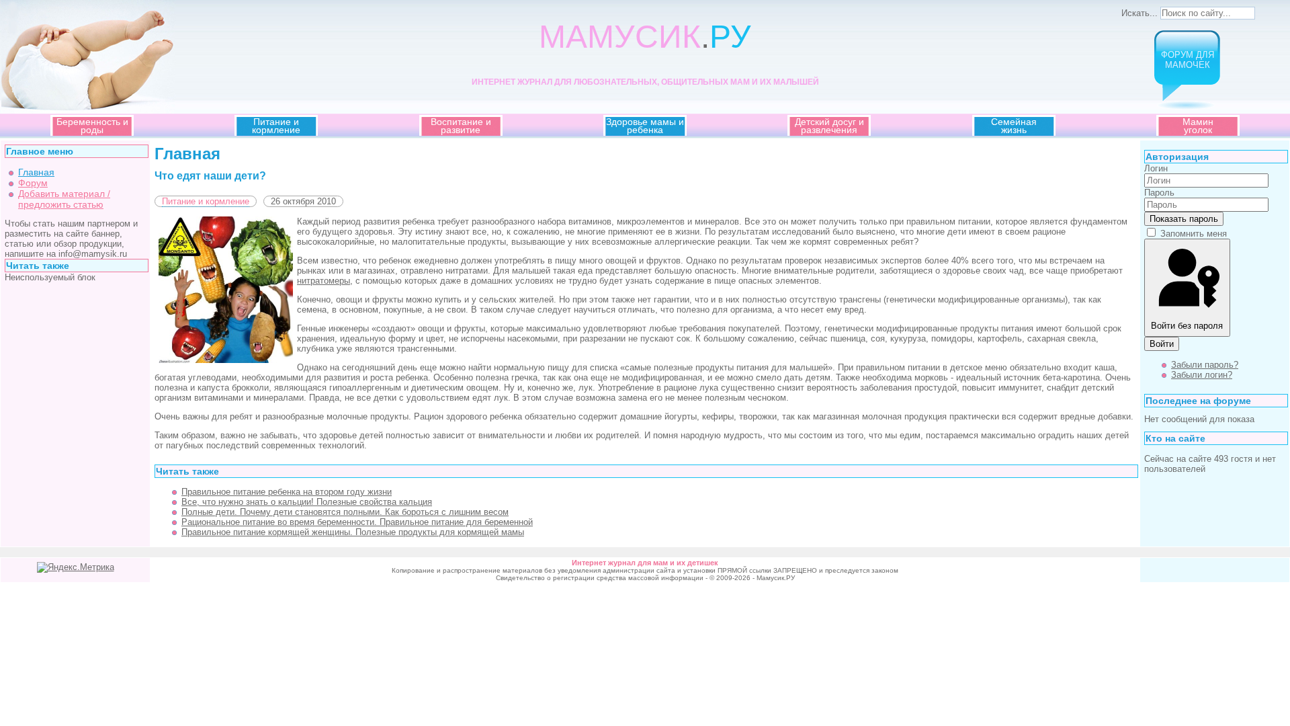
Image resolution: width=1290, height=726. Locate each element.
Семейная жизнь (1014, 125)
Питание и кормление (276, 125)
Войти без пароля (1187, 326)
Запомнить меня (1193, 234)
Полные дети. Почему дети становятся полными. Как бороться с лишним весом (345, 512)
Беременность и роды (92, 125)
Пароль (1159, 193)
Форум (33, 182)
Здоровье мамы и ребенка (645, 125)
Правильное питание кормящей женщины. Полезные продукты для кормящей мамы (352, 532)
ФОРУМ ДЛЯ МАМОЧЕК (1187, 60)
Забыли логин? (1201, 375)
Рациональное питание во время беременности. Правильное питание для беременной (357, 522)
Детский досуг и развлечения (829, 125)
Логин (1156, 168)
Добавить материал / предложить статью (64, 199)
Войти (1162, 344)
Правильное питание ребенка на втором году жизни (286, 492)
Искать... (1139, 13)
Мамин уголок (1197, 125)
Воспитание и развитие (461, 125)
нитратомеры (323, 281)
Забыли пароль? (1204, 365)
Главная (36, 172)
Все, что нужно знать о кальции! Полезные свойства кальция (306, 502)
